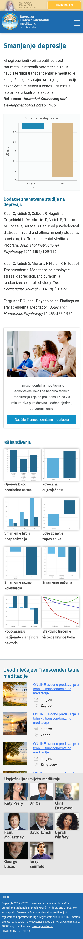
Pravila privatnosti (42, 926)
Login (5, 896)
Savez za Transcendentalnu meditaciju (34, 20)
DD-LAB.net (24, 930)
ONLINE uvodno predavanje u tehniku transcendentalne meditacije (56, 688)
